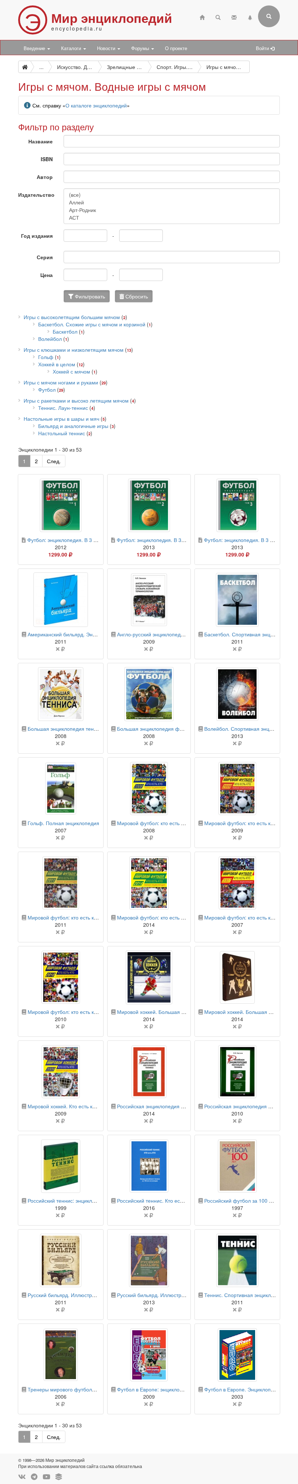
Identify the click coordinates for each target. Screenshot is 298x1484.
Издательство (36, 194)
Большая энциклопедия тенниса (66, 728)
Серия (45, 257)
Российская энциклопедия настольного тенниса (174, 1106)
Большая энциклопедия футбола (156, 728)
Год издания (37, 235)
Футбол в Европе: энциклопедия (155, 1389)
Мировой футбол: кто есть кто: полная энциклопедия (91, 1011)
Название (40, 141)
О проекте (176, 48)
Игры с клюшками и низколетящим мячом (74, 349)
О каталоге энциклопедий (96, 105)
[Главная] (202, 16)
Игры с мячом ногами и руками (61, 382)
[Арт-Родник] (171, 210)
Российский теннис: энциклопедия (68, 1200)
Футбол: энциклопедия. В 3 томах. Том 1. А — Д (84, 539)
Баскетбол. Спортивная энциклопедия (250, 634)
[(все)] (171, 195)
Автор (45, 176)
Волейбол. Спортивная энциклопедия (249, 728)
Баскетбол (65, 331)
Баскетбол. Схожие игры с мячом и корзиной (91, 324)
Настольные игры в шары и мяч (61, 418)
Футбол (47, 389)
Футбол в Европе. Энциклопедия (243, 1389)
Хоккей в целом (56, 364)
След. (54, 461)
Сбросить (136, 296)
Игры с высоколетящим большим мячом (72, 317)
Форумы (140, 48)
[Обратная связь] (234, 16)
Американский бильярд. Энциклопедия (74, 634)
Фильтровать (89, 296)
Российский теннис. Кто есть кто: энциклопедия (173, 1200)
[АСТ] (171, 217)
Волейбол (50, 338)
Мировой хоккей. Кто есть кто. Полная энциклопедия (91, 1106)
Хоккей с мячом (71, 371)
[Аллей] (171, 202)
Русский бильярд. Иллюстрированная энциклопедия (90, 1294)
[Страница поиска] (218, 16)
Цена (46, 274)
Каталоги (71, 48)
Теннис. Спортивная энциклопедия (246, 1294)
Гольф (45, 356)
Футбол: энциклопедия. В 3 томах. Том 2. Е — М (174, 539)
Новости (107, 48)
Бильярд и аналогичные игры (73, 425)
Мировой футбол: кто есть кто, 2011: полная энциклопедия (98, 917)
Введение (35, 48)
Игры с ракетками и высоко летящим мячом (76, 400)
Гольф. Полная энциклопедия (63, 823)
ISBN (47, 159)
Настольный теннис (61, 433)
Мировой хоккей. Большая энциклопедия (166, 1011)
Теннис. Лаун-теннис (63, 407)
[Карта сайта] (250, 16)
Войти (263, 48)
